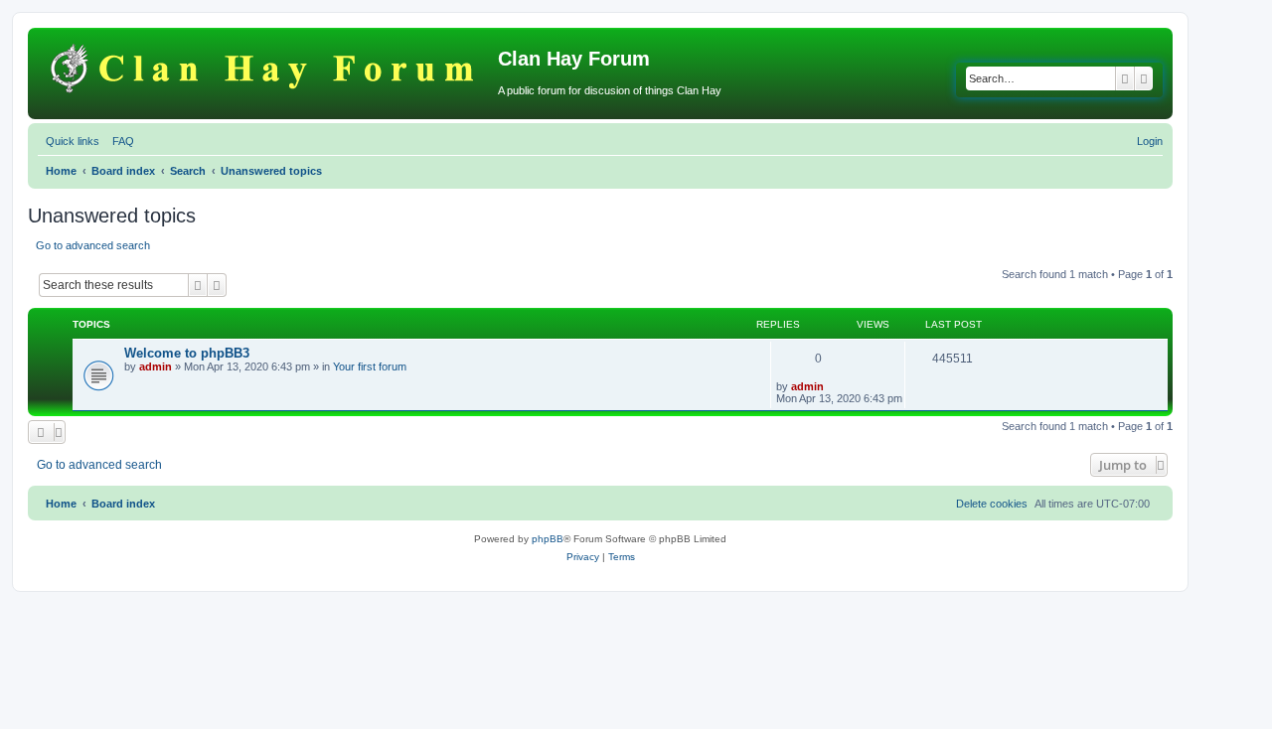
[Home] (265, 64)
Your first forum (369, 366)
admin (155, 366)
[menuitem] (119, 141)
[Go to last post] (831, 386)
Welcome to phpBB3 (186, 353)
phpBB (547, 538)
